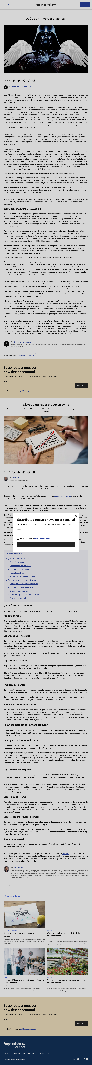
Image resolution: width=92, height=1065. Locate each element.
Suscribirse (46, 545)
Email (19, 529)
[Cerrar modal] (76, 516)
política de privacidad (42, 538)
